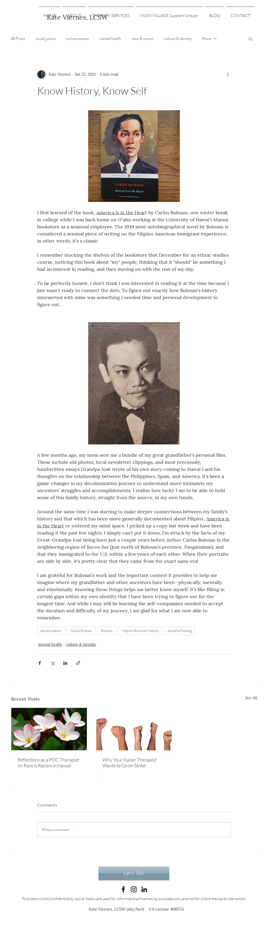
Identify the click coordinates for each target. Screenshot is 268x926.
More (206, 38)
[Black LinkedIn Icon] (144, 889)
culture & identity (178, 38)
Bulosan (107, 630)
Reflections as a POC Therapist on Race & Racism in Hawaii (48, 762)
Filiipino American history (140, 630)
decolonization (51, 630)
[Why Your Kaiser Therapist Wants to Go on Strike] (134, 729)
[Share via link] (78, 662)
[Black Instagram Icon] (134, 889)
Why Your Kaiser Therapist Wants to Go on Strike (130, 762)
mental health (110, 38)
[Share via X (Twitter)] (52, 662)
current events (77, 38)
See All (251, 698)
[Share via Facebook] (39, 662)
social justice (45, 38)
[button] (250, 38)
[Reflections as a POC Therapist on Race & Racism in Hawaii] (49, 729)
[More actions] (228, 74)
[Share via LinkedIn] (65, 662)
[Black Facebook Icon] (123, 889)
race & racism (142, 38)
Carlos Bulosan (81, 630)
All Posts (18, 38)
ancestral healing (180, 630)
